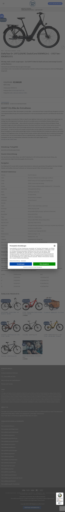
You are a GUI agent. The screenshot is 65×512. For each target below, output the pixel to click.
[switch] (59, 503)
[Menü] (62, 493)
